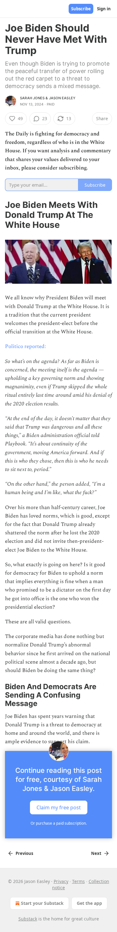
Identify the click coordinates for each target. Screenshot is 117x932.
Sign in (104, 9)
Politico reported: (25, 346)
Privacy (61, 881)
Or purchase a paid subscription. (59, 823)
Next (96, 853)
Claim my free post (59, 807)
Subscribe (81, 9)
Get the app (89, 903)
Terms (78, 881)
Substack (27, 919)
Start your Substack (42, 903)
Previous (24, 853)
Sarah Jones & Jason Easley (48, 98)
